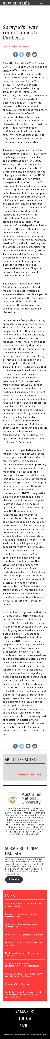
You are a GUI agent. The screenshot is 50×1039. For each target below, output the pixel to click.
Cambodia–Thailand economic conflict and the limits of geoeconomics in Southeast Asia (23, 995)
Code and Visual (40, 1034)
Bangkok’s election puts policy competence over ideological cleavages (23, 965)
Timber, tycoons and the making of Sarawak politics (21, 915)
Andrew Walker (10, 46)
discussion (10, 435)
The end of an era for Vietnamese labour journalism (24, 944)
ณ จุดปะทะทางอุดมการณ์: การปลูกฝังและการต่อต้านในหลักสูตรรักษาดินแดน (24, 975)
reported (8, 670)
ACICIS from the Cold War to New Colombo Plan (21, 926)
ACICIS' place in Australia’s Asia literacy (24, 935)
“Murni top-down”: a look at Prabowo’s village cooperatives (23, 905)
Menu (42, 3)
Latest (11, 895)
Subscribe (13, 879)
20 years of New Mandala (17, 984)
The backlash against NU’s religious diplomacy (22, 954)
